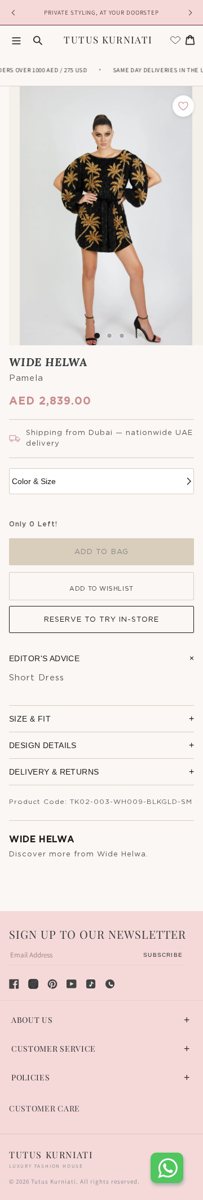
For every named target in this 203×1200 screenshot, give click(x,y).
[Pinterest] (52, 984)
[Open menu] (16, 40)
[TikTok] (91, 984)
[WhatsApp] (110, 984)
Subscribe (163, 955)
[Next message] (188, 12)
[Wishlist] (175, 40)
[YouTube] (72, 984)
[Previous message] (14, 12)
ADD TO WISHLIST (101, 589)
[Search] (37, 40)
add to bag (101, 552)
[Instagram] (33, 984)
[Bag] (190, 40)
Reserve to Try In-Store (102, 619)
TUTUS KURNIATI (108, 39)
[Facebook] (14, 984)
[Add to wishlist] (183, 106)
